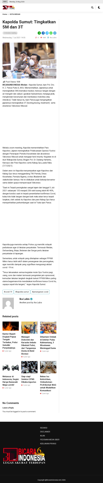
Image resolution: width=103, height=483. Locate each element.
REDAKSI (43, 428)
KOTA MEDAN (15, 14)
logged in (16, 412)
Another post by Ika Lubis (30, 302)
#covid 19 (8, 292)
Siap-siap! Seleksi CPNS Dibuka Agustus (28, 379)
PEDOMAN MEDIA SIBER (49, 440)
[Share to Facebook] (43, 33)
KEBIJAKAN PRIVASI (48, 444)
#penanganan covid (40, 292)
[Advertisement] (29, 126)
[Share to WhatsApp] (51, 33)
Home (5, 14)
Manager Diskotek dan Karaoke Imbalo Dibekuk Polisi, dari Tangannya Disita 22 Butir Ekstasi (28, 345)
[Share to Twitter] (47, 33)
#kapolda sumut (22, 292)
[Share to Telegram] (54, 33)
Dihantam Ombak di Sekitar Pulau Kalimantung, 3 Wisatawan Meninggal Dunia (48, 342)
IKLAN (42, 436)
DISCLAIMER (45, 432)
